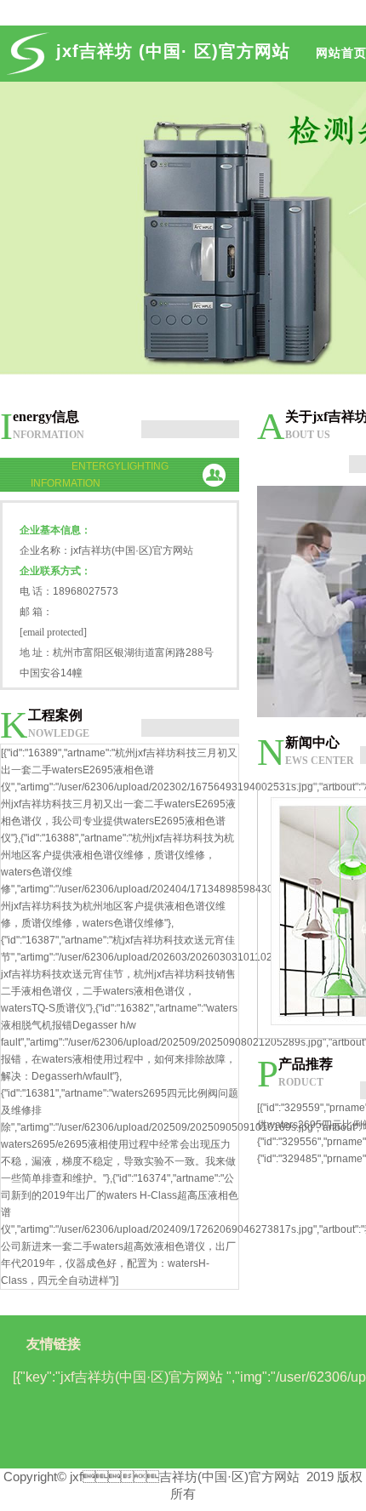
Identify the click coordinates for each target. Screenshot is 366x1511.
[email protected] (53, 632)
